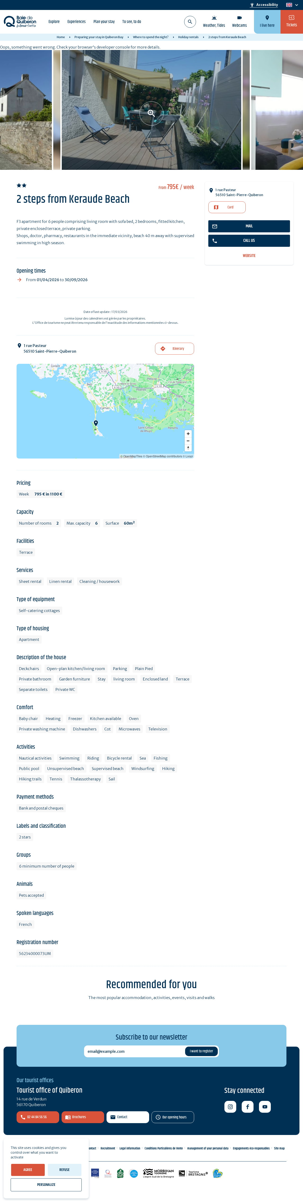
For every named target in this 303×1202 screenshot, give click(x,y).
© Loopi (188, 456)
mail (249, 226)
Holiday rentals (188, 37)
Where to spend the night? (151, 37)
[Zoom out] (188, 440)
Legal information (130, 1148)
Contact (122, 1117)
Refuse (64, 1170)
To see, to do (131, 21)
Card (230, 207)
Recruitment (108, 1148)
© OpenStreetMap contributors (162, 456)
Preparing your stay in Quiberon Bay (99, 37)
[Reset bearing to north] (188, 447)
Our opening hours (174, 1117)
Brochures (79, 1117)
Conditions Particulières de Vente (164, 1148)
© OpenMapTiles (131, 456)
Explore (54, 21)
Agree (27, 1170)
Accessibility (264, 5)
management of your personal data (207, 1148)
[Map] (105, 411)
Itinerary (178, 349)
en (289, 5)
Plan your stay (104, 21)
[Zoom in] (188, 433)
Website (249, 256)
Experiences (76, 21)
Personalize (46, 1185)
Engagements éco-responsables (251, 1148)
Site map (279, 1148)
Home (61, 37)
